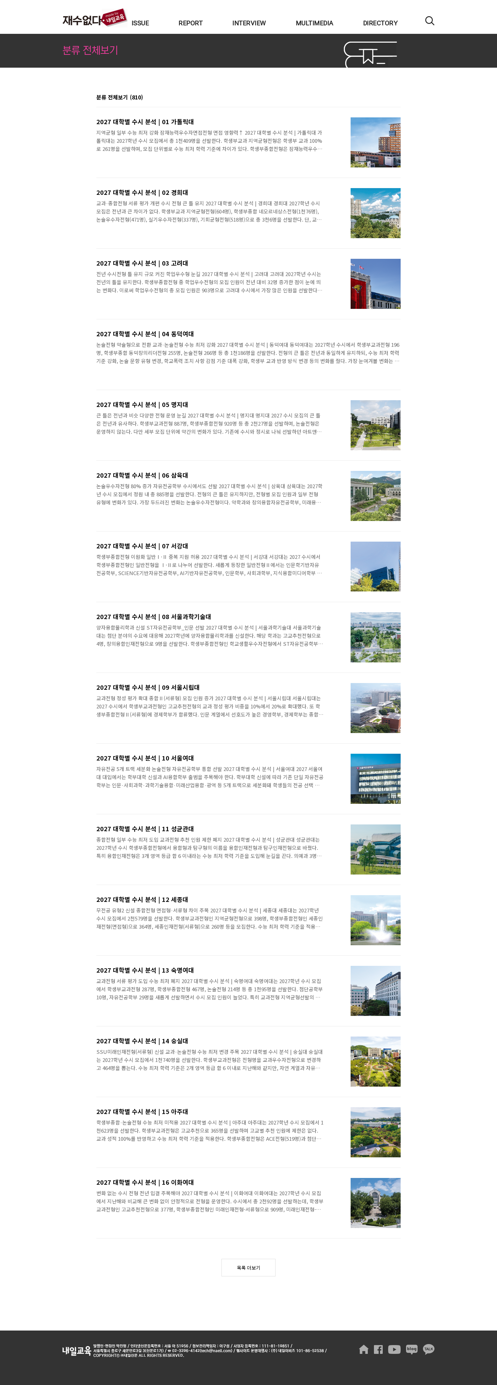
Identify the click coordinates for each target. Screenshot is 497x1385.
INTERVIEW (249, 23)
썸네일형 (387, 98)
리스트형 (397, 98)
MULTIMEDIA (314, 23)
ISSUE (140, 23)
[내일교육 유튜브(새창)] (394, 1349)
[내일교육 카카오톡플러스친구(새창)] (428, 1349)
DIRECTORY (380, 23)
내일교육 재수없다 (95, 17)
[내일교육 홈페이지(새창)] (364, 1349)
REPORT (191, 23)
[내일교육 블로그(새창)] (412, 1349)
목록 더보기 (248, 1267)
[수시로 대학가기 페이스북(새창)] (378, 1349)
